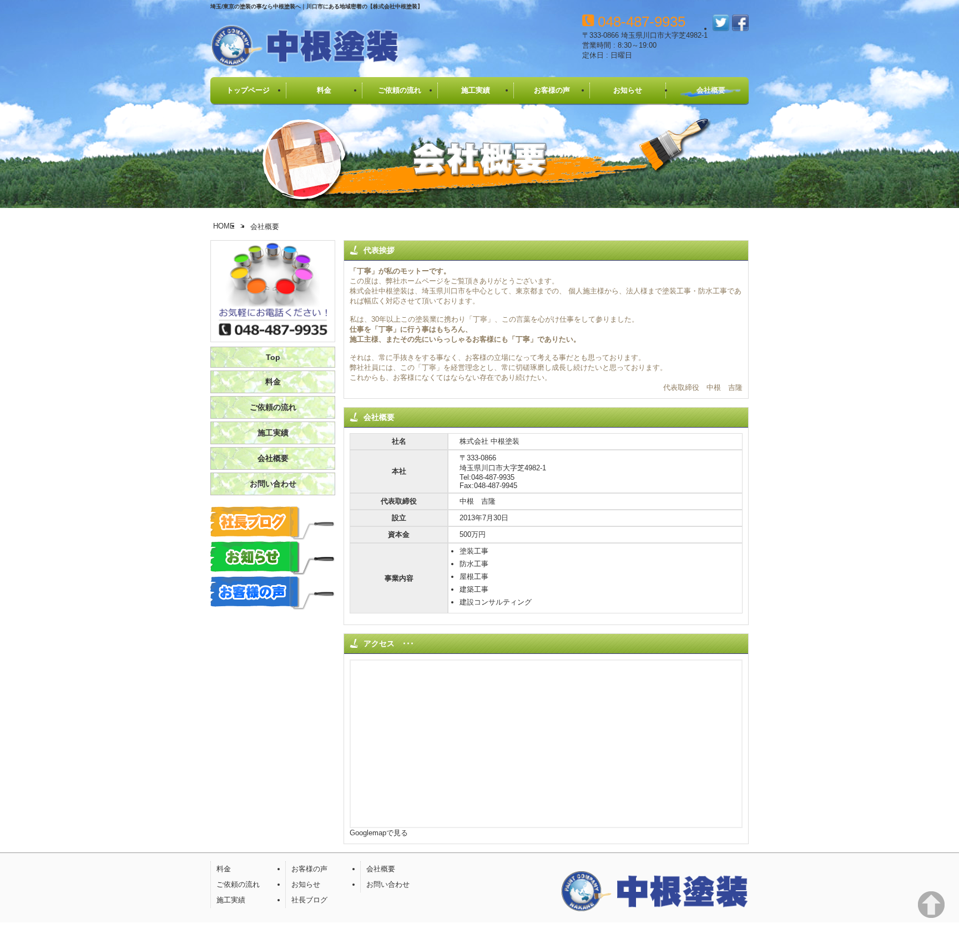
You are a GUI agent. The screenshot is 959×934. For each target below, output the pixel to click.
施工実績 (475, 90)
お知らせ (627, 90)
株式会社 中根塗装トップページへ (304, 46)
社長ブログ (309, 900)
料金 (324, 90)
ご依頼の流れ (399, 90)
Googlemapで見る (379, 833)
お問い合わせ (273, 483)
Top (273, 357)
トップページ (248, 90)
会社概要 (710, 90)
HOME (224, 226)
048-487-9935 (641, 21)
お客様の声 (552, 90)
